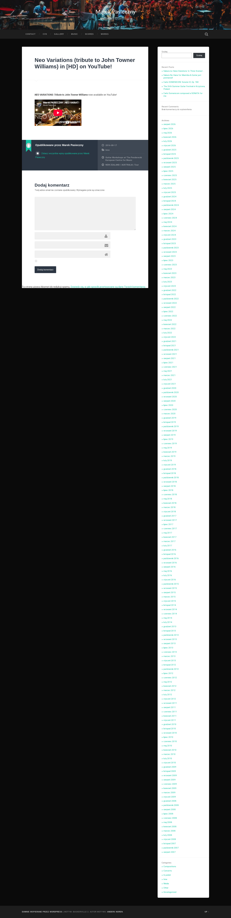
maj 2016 (167, 571)
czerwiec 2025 (170, 175)
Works (105, 34)
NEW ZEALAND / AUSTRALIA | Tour (122, 165)
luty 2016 (167, 575)
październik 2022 (171, 299)
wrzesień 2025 (170, 162)
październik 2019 (171, 426)
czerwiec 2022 (170, 316)
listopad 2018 (169, 473)
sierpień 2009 (169, 780)
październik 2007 (171, 848)
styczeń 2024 (169, 235)
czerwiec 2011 (170, 711)
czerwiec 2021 (170, 367)
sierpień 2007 (169, 852)
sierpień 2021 (169, 358)
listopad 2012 (169, 665)
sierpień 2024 (169, 209)
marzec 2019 (169, 456)
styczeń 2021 (169, 384)
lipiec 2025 (168, 171)
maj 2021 (167, 371)
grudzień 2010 (169, 724)
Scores (89, 34)
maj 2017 (167, 533)
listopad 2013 (169, 631)
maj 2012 (167, 682)
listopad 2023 (169, 243)
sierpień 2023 (169, 256)
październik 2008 (171, 805)
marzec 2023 (169, 277)
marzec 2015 (169, 597)
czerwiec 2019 (170, 443)
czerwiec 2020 (170, 409)
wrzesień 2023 (170, 252)
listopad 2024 (169, 201)
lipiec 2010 (168, 737)
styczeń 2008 (169, 839)
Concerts (167, 871)
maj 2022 (167, 320)
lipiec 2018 (168, 490)
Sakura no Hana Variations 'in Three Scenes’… (183, 71)
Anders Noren (115, 912)
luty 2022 (167, 333)
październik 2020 (171, 392)
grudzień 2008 (169, 801)
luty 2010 (167, 758)
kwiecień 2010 (169, 750)
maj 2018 (167, 499)
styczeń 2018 (169, 511)
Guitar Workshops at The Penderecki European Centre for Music (123, 158)
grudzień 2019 (169, 418)
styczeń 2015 (169, 601)
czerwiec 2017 (170, 528)
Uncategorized (169, 892)
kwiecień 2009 (169, 788)
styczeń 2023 (169, 286)
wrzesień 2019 (170, 431)
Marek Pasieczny (115, 12)
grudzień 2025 (169, 150)
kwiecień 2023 (169, 273)
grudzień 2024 (169, 196)
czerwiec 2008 (170, 818)
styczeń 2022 (169, 337)
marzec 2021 (169, 375)
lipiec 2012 (168, 673)
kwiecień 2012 (169, 686)
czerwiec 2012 (170, 677)
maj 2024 (167, 222)
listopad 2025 (169, 154)
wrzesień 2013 (170, 639)
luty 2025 (167, 188)
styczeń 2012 (169, 699)
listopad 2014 (169, 605)
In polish (167, 875)
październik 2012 (171, 669)
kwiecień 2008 (169, 826)
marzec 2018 (169, 507)
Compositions (169, 866)
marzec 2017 (169, 541)
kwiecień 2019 (169, 452)
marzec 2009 (169, 792)
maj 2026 (167, 133)
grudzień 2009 (169, 767)
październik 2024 (171, 205)
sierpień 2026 (169, 124)
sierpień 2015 (169, 592)
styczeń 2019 (169, 465)
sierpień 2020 (169, 401)
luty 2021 (167, 379)
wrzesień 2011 (170, 703)
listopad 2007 (169, 843)
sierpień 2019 (169, 435)
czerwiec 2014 (170, 613)
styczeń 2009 (169, 797)
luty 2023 (167, 282)
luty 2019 (167, 460)
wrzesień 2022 (170, 303)
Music (74, 34)
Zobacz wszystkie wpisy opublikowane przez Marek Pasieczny (62, 155)
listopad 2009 (169, 771)
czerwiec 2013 (170, 652)
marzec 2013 (169, 656)
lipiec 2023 (168, 260)
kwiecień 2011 (169, 716)
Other (165, 888)
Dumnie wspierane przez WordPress (42, 912)
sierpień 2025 (169, 167)
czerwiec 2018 (170, 494)
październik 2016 (171, 558)
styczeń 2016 (169, 579)
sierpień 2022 (169, 307)
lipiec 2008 (168, 814)
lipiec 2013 (168, 648)
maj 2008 (167, 822)
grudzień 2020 (169, 388)
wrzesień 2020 (170, 396)
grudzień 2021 (169, 341)
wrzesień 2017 (170, 520)
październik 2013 (171, 635)
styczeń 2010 (169, 762)
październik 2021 (171, 350)
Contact (31, 34)
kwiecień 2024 (169, 226)
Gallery (59, 34)
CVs (45, 34)
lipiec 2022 (168, 311)
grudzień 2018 (169, 469)
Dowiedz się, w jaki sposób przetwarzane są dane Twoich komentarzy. (108, 286)
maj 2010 (167, 745)
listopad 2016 (169, 554)
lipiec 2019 (168, 439)
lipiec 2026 (168, 128)
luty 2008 (167, 835)
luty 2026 (167, 141)
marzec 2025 (169, 184)
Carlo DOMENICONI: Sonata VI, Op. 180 (181, 82)
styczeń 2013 (169, 660)
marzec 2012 (169, 690)
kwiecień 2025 (169, 179)
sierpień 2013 (169, 643)
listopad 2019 (169, 422)
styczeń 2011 (169, 720)
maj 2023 (167, 269)
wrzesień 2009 (170, 775)
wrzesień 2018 (170, 482)
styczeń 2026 (169, 145)
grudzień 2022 (169, 290)
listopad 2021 (169, 345)
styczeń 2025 (169, 192)
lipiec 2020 (168, 405)
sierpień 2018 (169, 486)
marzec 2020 (169, 413)
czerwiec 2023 (170, 264)
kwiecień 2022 (169, 324)
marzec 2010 (169, 754)
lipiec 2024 (168, 213)
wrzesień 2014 (170, 609)
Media (166, 883)
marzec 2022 (169, 328)
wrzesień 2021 (170, 354)
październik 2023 (171, 248)
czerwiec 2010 (170, 741)
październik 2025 (171, 158)
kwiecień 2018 (169, 503)
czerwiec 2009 (170, 784)
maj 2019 (167, 448)
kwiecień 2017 (169, 537)
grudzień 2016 (169, 550)
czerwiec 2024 (170, 218)
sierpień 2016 (169, 567)
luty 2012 (167, 694)
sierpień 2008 (169, 809)
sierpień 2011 (169, 707)
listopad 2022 (169, 294)
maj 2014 (167, 618)
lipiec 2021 (168, 362)
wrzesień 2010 (170, 733)
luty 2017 (167, 545)
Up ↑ (207, 912)
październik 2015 (171, 584)
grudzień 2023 (169, 239)
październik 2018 (171, 477)
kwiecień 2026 (169, 137)
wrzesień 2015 (170, 588)
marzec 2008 (169, 831)
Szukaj (206, 34)
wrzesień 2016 (170, 563)
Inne (107, 150)
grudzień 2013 (169, 626)
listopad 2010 (169, 728)
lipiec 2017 (168, 524)
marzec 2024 (169, 230)
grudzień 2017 (169, 516)
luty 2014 (167, 622)
